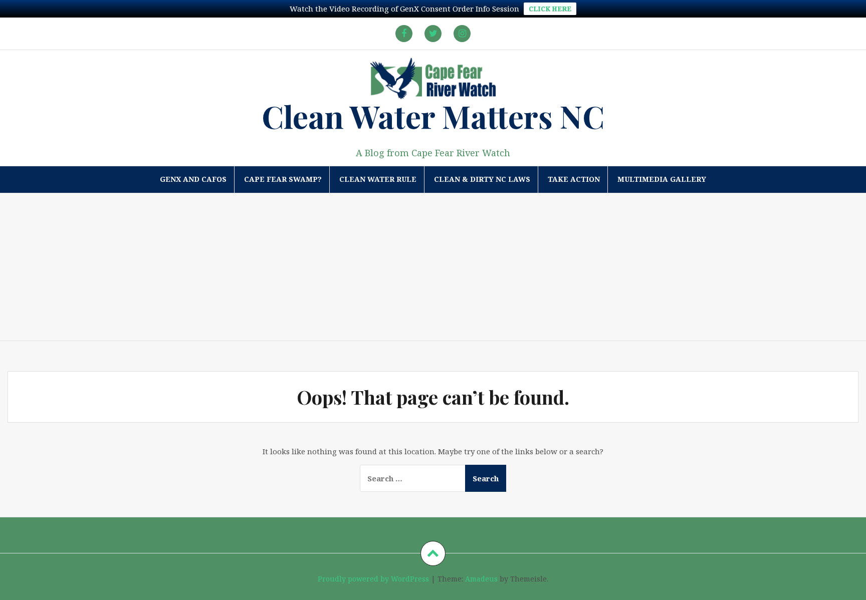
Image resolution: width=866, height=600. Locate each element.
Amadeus (481, 578)
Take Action (574, 179)
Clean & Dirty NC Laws (482, 179)
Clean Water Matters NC (433, 116)
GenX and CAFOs (193, 179)
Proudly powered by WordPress (373, 578)
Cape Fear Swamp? (283, 179)
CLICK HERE (550, 8)
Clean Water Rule (377, 179)
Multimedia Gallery (661, 179)
